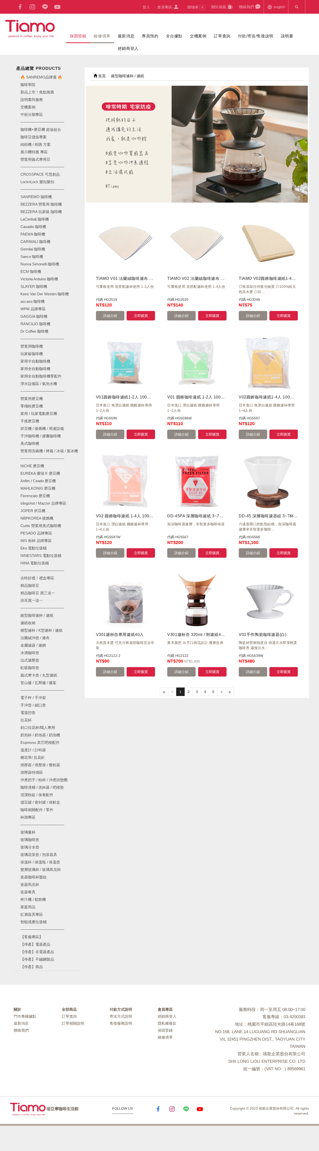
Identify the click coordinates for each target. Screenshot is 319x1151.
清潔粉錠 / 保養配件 (36, 795)
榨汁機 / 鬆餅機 (33, 899)
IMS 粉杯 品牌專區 (36, 540)
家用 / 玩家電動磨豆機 (38, 413)
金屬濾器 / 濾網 (33, 645)
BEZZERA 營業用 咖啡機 (41, 204)
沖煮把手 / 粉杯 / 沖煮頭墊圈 (44, 780)
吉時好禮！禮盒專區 (37, 578)
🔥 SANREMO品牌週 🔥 (41, 77)
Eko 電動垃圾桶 (33, 548)
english (279, 7)
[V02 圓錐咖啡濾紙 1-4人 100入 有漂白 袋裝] (125, 480)
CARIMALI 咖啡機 (35, 241)
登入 (146, 7)
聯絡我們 (247, 7)
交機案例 (198, 36)
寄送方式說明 (121, 1016)
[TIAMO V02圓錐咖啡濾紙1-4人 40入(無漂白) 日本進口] (268, 243)
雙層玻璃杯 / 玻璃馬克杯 (40, 869)
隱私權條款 (167, 1023)
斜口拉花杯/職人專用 (37, 727)
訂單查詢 (222, 36)
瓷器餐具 (27, 892)
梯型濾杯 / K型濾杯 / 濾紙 (41, 630)
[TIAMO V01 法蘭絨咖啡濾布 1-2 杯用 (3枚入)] (125, 243)
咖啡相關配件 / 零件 (36, 810)
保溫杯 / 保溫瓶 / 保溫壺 (40, 862)
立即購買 (141, 316)
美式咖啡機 (29, 443)
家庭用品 (27, 907)
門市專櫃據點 (25, 1016)
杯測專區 (27, 817)
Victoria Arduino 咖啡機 (39, 279)
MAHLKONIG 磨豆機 (37, 488)
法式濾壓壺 (29, 660)
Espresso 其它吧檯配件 (40, 742)
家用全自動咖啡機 (35, 369)
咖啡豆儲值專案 (33, 137)
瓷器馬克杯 (29, 884)
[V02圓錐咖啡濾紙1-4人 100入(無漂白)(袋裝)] (268, 362)
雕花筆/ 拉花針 (32, 757)
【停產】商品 (31, 967)
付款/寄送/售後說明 (255, 36)
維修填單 (102, 36)
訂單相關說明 (73, 1023)
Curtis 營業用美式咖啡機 (40, 526)
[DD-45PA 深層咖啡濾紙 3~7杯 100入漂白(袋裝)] (196, 480)
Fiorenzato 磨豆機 (35, 496)
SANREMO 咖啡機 (36, 197)
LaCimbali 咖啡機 (34, 219)
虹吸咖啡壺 (29, 668)
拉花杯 (26, 720)
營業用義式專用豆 (35, 159)
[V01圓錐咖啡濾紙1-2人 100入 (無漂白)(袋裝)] (125, 362)
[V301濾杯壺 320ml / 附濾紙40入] (196, 599)
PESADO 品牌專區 (36, 533)
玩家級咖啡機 (31, 354)
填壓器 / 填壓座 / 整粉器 (40, 765)
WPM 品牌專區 (33, 309)
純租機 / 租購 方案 (35, 144)
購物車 (195, 7)
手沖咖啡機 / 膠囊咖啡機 (40, 436)
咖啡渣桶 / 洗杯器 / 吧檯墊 (42, 787)
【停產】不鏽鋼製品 (37, 959)
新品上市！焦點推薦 (37, 92)
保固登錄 (78, 36)
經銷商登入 (128, 48)
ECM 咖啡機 (30, 271)
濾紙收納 (27, 623)
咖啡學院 (27, 84)
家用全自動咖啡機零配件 (41, 376)
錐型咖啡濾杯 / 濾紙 (36, 615)
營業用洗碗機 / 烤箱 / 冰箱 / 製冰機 (49, 451)
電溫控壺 (27, 712)
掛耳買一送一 (31, 600)
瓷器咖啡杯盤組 (33, 877)
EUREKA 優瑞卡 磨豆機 (40, 473)
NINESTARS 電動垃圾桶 (40, 555)
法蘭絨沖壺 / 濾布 (35, 638)
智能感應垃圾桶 (33, 922)
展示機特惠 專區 (34, 152)
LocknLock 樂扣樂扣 (37, 182)
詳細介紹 (110, 316)
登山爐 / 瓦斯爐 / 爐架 (38, 683)
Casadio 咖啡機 (33, 227)
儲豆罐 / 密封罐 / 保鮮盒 (40, 802)
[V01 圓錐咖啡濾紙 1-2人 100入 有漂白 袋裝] (196, 362)
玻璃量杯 (27, 832)
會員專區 (165, 7)
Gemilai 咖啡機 (32, 249)
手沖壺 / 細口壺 (33, 705)
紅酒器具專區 (31, 914)
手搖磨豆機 (29, 421)
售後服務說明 (121, 1023)
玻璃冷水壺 (29, 847)
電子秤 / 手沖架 (33, 697)
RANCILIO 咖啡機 (35, 324)
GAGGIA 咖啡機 (33, 316)
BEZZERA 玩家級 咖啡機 (41, 212)
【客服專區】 (31, 937)
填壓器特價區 (31, 772)
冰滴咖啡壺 (29, 653)
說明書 (287, 36)
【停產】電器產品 (35, 944)
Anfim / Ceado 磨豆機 (38, 481)
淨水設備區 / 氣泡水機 (38, 384)
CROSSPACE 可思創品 (40, 174)
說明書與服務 (31, 99)
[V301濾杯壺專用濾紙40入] (125, 599)
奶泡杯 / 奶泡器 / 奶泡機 (40, 735)
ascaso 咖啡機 (32, 301)
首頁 (101, 76)
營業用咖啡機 (31, 346)
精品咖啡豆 (29, 585)
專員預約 (150, 36)
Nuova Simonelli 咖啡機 (39, 264)
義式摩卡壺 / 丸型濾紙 (38, 675)
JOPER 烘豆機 (32, 511)
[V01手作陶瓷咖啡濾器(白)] (268, 599)
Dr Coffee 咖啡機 (34, 331)
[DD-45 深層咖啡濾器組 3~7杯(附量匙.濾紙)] (268, 480)
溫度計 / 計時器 (33, 750)
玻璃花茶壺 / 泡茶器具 (38, 854)
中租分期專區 (31, 114)
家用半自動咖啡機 (35, 361)
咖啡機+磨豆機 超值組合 (40, 129)
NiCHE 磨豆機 (32, 466)
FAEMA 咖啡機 (32, 234)
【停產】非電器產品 (37, 952)
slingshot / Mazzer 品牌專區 (43, 503)
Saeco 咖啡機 (31, 256)
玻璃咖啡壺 (29, 840)
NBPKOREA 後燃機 (36, 518)
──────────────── (42, 189)
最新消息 (126, 36)
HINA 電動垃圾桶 (34, 563)
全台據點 (174, 36)
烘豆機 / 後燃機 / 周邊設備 (42, 428)
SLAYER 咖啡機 (33, 286)
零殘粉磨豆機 (31, 406)
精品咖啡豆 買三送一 (37, 593)
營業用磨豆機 (31, 398)
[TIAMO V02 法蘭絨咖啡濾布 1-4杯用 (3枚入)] (196, 243)
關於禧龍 (219, 7)
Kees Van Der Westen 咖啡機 (44, 294)
